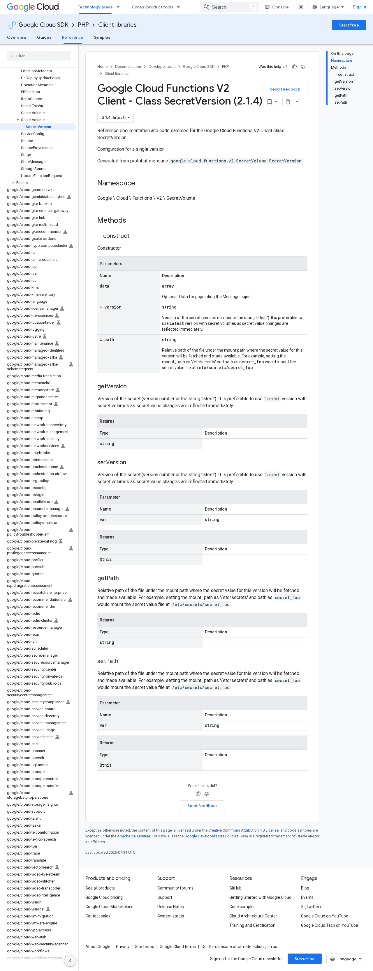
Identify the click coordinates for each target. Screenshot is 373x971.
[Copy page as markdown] (288, 102)
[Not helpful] (303, 66)
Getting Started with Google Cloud (260, 897)
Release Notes (170, 906)
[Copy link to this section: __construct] (135, 236)
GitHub (235, 888)
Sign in (359, 7)
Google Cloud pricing (104, 897)
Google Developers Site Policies (211, 836)
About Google (97, 946)
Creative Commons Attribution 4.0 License (243, 830)
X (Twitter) (311, 906)
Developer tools (162, 66)
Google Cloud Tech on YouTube (329, 925)
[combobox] (229, 7)
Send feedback (285, 89)
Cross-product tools (152, 7)
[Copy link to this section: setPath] (124, 661)
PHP (83, 25)
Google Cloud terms (178, 946)
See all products (100, 888)
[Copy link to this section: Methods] (134, 220)
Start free (349, 25)
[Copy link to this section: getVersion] (132, 386)
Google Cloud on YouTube (324, 916)
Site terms (144, 946)
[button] (38, 119)
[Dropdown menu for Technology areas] (120, 7)
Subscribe (305, 958)
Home (102, 66)
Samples (102, 37)
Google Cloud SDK (43, 25)
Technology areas (95, 7)
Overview (17, 37)
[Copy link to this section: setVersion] (132, 462)
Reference (72, 37)
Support (164, 897)
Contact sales (97, 916)
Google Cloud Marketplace (109, 906)
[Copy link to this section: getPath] (125, 578)
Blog (305, 888)
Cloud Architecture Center (253, 916)
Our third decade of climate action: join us (239, 946)
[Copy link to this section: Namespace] (141, 183)
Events (307, 897)
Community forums (175, 888)
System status (170, 916)
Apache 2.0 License (133, 836)
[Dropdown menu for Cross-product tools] (180, 7)
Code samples (242, 906)
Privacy (122, 946)
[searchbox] (39, 56)
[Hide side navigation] (70, 960)
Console (280, 7)
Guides (44, 37)
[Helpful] (294, 66)
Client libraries (117, 25)
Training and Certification (252, 925)
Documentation (128, 66)
